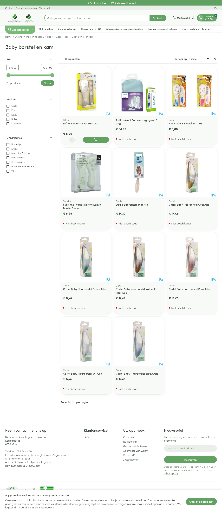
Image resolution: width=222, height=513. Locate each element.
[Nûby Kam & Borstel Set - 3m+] (192, 91)
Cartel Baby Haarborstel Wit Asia (82, 373)
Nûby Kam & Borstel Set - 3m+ (186, 123)
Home (8, 36)
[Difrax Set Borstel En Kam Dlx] (86, 91)
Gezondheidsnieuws (26, 8)
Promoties (47, 28)
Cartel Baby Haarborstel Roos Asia (189, 289)
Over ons (128, 437)
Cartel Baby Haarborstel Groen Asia (84, 289)
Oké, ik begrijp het (201, 502)
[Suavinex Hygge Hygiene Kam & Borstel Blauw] (86, 172)
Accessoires (62, 36)
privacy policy (171, 473)
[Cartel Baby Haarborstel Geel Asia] (192, 172)
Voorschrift (44, 8)
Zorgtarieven (130, 459)
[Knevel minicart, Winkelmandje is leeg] (200, 18)
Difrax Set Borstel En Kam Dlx (80, 123)
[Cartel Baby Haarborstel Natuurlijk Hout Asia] (139, 257)
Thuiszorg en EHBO (91, 28)
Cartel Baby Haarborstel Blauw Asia (137, 373)
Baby (50, 36)
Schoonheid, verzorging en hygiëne (124, 28)
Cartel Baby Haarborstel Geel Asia (189, 204)
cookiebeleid (46, 507)
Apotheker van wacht (135, 450)
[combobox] (97, 18)
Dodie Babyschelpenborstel (132, 204)
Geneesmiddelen (67, 28)
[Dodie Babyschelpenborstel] (139, 172)
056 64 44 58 (24, 451)
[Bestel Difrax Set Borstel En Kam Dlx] (96, 140)
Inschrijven (190, 459)
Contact (9, 8)
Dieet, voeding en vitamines (196, 28)
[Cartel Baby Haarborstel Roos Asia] (192, 257)
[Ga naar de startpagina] (21, 18)
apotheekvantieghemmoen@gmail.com (44, 455)
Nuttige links (130, 441)
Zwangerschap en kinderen (162, 28)
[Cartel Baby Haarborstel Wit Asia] (86, 341)
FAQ (86, 437)
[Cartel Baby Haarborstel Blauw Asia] (139, 341)
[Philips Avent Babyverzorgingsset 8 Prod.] (139, 91)
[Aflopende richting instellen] (215, 59)
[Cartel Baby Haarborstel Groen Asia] (86, 257)
